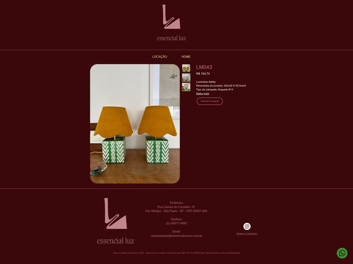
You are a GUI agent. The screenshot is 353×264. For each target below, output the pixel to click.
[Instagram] (247, 226)
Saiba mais (202, 93)
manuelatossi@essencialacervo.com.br (176, 235)
